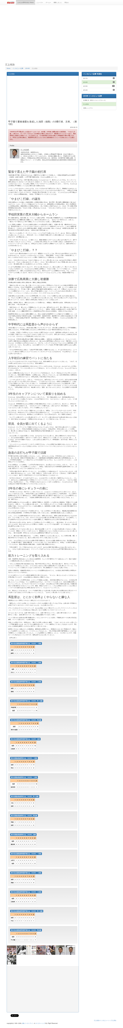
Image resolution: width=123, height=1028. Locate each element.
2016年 (27, 68)
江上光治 (86, 104)
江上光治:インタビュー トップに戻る (105, 1020)
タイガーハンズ (40, 1023)
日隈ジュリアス (88, 108)
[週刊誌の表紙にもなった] (41, 950)
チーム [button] (48, 2)
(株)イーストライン (28, 1023)
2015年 (98, 86)
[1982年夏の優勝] (12, 950)
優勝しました (58, 2)
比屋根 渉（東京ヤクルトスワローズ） (94, 100)
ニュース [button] (39, 2)
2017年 (98, 78)
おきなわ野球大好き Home (25, 2)
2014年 (98, 90)
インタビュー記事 (17, 68)
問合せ (67, 2)
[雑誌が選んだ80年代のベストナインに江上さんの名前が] (31, 950)
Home (8, 68)
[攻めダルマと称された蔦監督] (21, 950)
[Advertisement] (61, 34)
